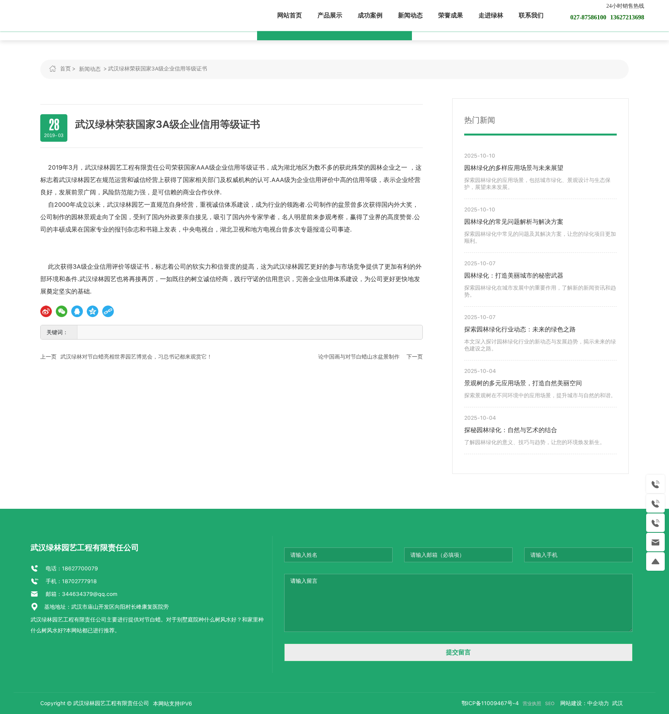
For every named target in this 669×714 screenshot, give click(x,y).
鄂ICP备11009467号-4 (490, 703)
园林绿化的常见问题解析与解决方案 (513, 221)
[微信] (61, 311)
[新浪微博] (46, 311)
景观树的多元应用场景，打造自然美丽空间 (523, 383)
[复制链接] (108, 311)
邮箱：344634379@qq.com (80, 594)
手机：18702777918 (70, 581)
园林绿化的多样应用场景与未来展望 (513, 168)
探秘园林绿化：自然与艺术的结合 (510, 430)
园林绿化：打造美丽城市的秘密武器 (513, 275)
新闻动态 (90, 69)
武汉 (617, 703)
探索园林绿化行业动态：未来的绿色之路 (520, 329)
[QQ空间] (92, 311)
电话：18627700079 (71, 568)
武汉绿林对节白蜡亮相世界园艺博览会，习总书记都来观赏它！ (136, 357)
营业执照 (532, 703)
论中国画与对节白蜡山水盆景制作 (359, 357)
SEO (549, 703)
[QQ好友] (77, 311)
